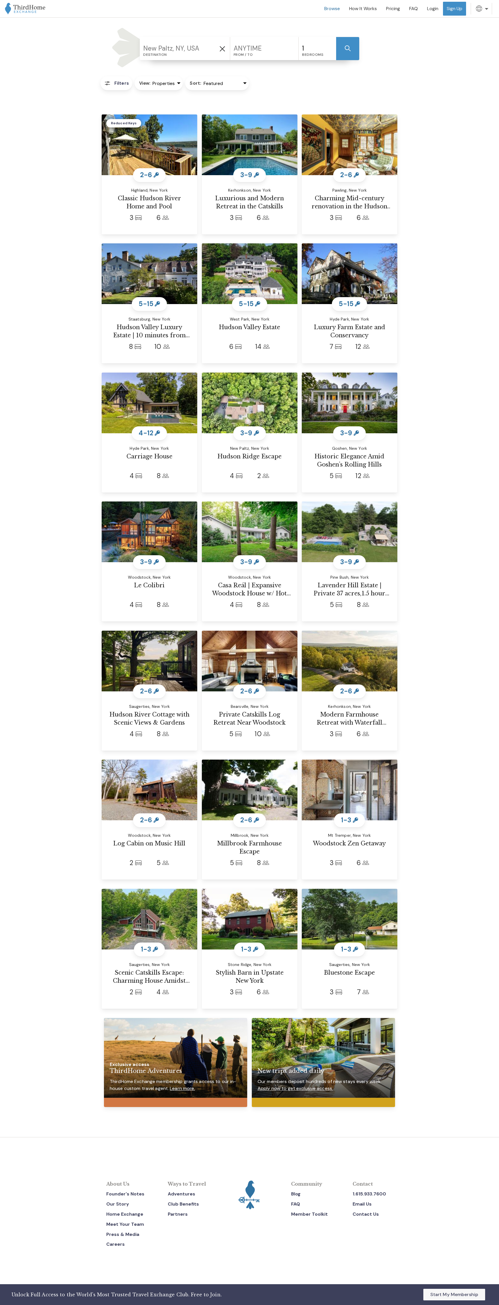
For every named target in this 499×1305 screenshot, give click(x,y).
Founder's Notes (125, 1194)
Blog (296, 1194)
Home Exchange (124, 1214)
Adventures (181, 1194)
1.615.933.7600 (369, 1194)
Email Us (362, 1204)
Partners (178, 1214)
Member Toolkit (309, 1214)
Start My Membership (454, 1294)
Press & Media (122, 1234)
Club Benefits (183, 1204)
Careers (115, 1244)
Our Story (117, 1204)
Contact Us (366, 1214)
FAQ (295, 1204)
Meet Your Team (125, 1224)
